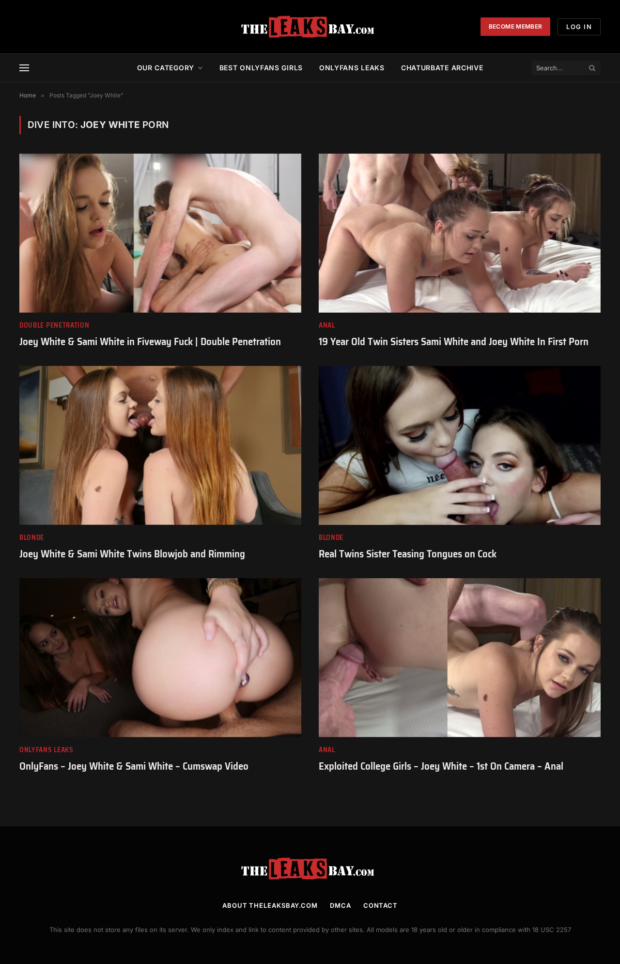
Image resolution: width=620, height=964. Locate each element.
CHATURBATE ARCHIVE (442, 67)
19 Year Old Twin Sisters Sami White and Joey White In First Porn (454, 342)
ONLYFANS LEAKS (352, 67)
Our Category (165, 67)
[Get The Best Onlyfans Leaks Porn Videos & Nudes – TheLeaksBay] (310, 27)
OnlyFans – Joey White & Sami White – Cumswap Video (133, 766)
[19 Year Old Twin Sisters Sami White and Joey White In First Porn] (460, 233)
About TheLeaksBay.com (270, 905)
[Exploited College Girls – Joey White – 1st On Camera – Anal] (460, 657)
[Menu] (24, 68)
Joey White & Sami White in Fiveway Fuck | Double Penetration (150, 342)
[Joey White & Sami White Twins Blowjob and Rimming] (160, 445)
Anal (327, 325)
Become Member (515, 26)
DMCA (340, 905)
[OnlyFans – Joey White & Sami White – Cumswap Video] (160, 657)
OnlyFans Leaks (46, 750)
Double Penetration (54, 325)
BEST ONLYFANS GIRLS (261, 67)
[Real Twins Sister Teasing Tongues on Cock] (460, 445)
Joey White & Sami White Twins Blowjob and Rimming (132, 554)
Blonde (31, 538)
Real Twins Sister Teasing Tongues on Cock (407, 554)
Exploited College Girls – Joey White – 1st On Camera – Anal (441, 766)
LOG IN (579, 27)
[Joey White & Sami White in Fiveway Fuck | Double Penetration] (160, 233)
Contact (380, 905)
